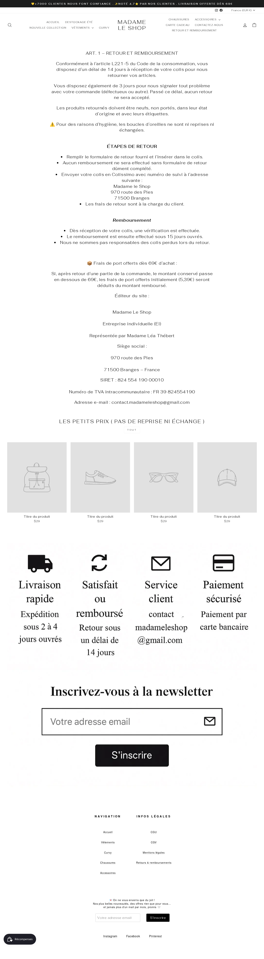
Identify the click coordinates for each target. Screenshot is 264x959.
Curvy (104, 27)
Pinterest (155, 936)
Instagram (110, 936)
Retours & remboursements (154, 862)
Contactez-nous (209, 25)
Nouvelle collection (48, 27)
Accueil (53, 22)
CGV (154, 842)
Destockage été (79, 22)
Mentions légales (154, 852)
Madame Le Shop (132, 25)
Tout (132, 429)
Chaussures (179, 19)
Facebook (133, 936)
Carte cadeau (178, 25)
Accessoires (206, 19)
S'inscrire (158, 918)
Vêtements (81, 27)
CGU (154, 832)
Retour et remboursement (194, 30)
